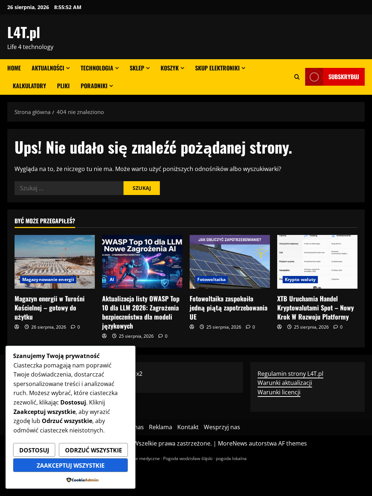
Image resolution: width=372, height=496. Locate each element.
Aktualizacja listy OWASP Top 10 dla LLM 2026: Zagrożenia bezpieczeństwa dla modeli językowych (140, 312)
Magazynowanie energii (48, 279)
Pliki (63, 85)
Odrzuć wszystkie (93, 450)
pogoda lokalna (231, 458)
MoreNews (232, 443)
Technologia (97, 68)
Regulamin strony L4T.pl (290, 374)
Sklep (137, 68)
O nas (136, 427)
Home (14, 68)
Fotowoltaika (211, 279)
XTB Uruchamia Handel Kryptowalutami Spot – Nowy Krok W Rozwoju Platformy (315, 307)
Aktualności (48, 68)
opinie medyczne (143, 458)
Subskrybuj (343, 76)
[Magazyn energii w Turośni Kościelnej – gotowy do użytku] (55, 261)
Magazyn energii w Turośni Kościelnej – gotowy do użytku (50, 307)
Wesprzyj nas (222, 427)
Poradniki (94, 85)
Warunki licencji (279, 392)
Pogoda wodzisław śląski (188, 458)
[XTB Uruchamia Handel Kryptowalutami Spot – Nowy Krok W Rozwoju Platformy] (317, 261)
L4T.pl (23, 32)
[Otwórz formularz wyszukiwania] (297, 77)
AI (112, 279)
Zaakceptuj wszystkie (71, 465)
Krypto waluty (300, 279)
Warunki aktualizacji (285, 383)
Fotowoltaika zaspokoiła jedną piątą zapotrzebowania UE (228, 307)
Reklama (160, 427)
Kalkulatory (29, 85)
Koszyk (170, 68)
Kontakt (188, 427)
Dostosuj (34, 450)
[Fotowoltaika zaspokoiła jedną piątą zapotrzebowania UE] (230, 261)
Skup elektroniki (217, 68)
